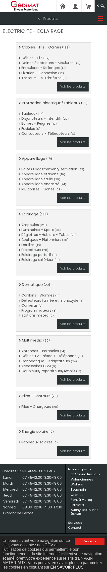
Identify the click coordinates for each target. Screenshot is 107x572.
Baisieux (77, 505)
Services (75, 522)
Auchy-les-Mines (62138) (84, 511)
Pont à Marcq (81, 499)
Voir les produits (72, 86)
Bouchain (78, 489)
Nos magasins (79, 469)
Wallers (77, 484)
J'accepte (89, 541)
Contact (74, 527)
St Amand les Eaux (85, 474)
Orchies (77, 494)
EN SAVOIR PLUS (67, 567)
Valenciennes (82, 479)
